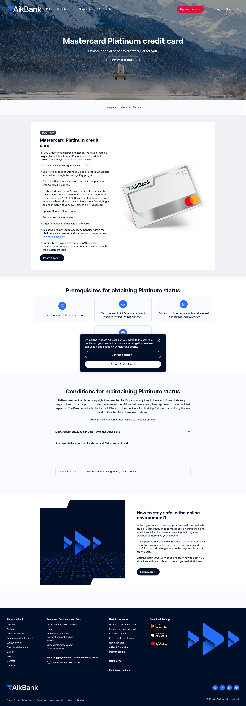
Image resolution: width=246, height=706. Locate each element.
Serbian (70, 700)
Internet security (117, 651)
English (80, 700)
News (10, 656)
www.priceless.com (54, 236)
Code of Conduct (15, 633)
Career (10, 651)
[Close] (158, 340)
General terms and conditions (62, 624)
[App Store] (159, 636)
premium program (90, 233)
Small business (65, 9)
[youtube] (236, 687)
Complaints (232, 9)
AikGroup (11, 629)
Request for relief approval (122, 629)
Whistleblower (14, 642)
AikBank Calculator (118, 647)
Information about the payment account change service (60, 637)
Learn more (146, 571)
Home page (110, 107)
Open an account (190, 9)
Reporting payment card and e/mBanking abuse (72, 657)
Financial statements (17, 647)
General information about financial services (60, 647)
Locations (12, 665)
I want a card (50, 257)
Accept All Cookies (122, 364)
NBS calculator (116, 642)
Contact (11, 661)
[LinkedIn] (215, 687)
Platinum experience (122, 59)
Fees (49, 629)
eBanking (215, 9)
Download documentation (122, 624)
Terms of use (28, 700)
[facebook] (229, 687)
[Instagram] (222, 687)
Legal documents (56, 700)
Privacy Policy (13, 700)
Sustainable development (20, 638)
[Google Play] (159, 628)
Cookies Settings (122, 354)
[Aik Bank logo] (24, 8)
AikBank (11, 624)
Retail (49, 9)
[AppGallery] (159, 645)
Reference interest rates (121, 638)
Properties (41, 700)
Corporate (85, 9)
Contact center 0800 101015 (66, 662)
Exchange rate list (118, 633)
